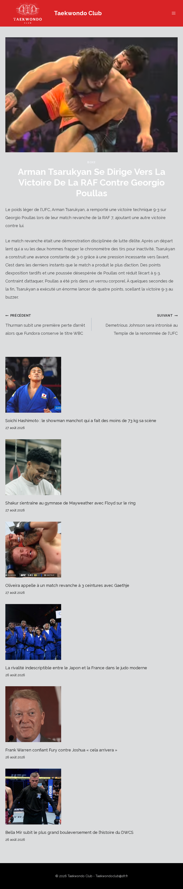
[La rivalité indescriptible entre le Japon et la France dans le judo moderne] (91, 632)
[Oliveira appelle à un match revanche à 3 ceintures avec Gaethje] (91, 549)
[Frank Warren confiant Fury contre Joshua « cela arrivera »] (91, 714)
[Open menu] (173, 13)
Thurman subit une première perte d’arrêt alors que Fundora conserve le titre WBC (45, 325)
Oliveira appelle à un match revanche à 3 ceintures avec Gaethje (67, 585)
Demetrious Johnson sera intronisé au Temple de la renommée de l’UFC (142, 325)
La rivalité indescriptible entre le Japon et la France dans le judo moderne (76, 667)
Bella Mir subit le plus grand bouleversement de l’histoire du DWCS (69, 832)
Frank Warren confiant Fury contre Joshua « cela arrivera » (61, 750)
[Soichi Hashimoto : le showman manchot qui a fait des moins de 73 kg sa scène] (91, 385)
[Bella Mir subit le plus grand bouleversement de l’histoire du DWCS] (91, 796)
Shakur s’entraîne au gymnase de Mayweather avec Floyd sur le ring (70, 503)
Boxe (91, 162)
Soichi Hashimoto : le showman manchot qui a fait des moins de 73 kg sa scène (80, 420)
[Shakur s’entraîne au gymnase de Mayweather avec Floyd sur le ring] (91, 467)
